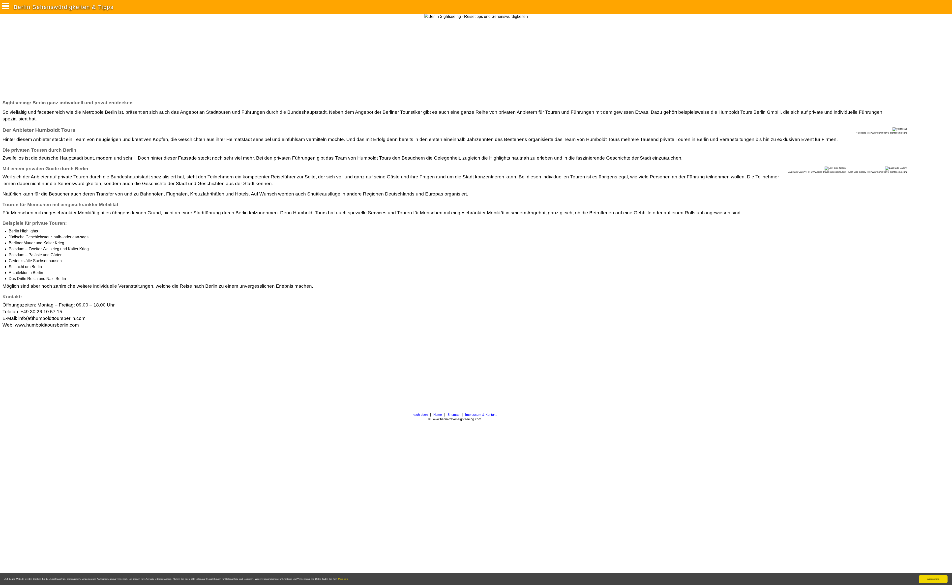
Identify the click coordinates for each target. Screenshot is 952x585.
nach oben (420, 415)
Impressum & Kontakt (481, 415)
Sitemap (453, 415)
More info (343, 579)
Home (437, 415)
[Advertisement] (92, 59)
